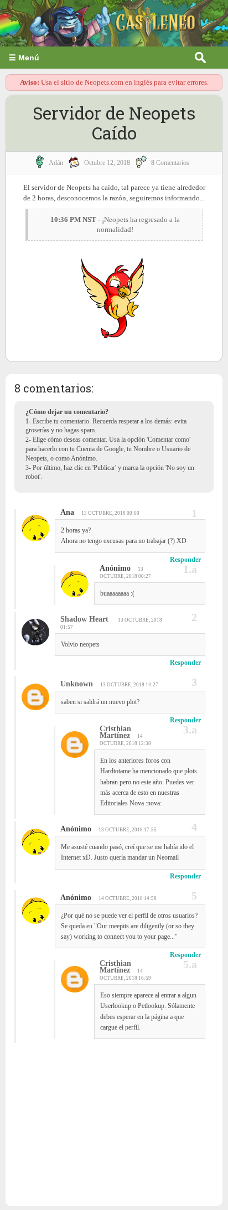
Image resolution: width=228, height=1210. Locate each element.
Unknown (76, 684)
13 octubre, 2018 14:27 (129, 684)
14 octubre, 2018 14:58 (128, 898)
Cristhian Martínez (115, 732)
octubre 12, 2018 (107, 163)
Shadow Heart (85, 619)
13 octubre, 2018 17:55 (128, 829)
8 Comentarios (170, 163)
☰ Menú (24, 57)
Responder (185, 559)
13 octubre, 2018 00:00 (110, 513)
